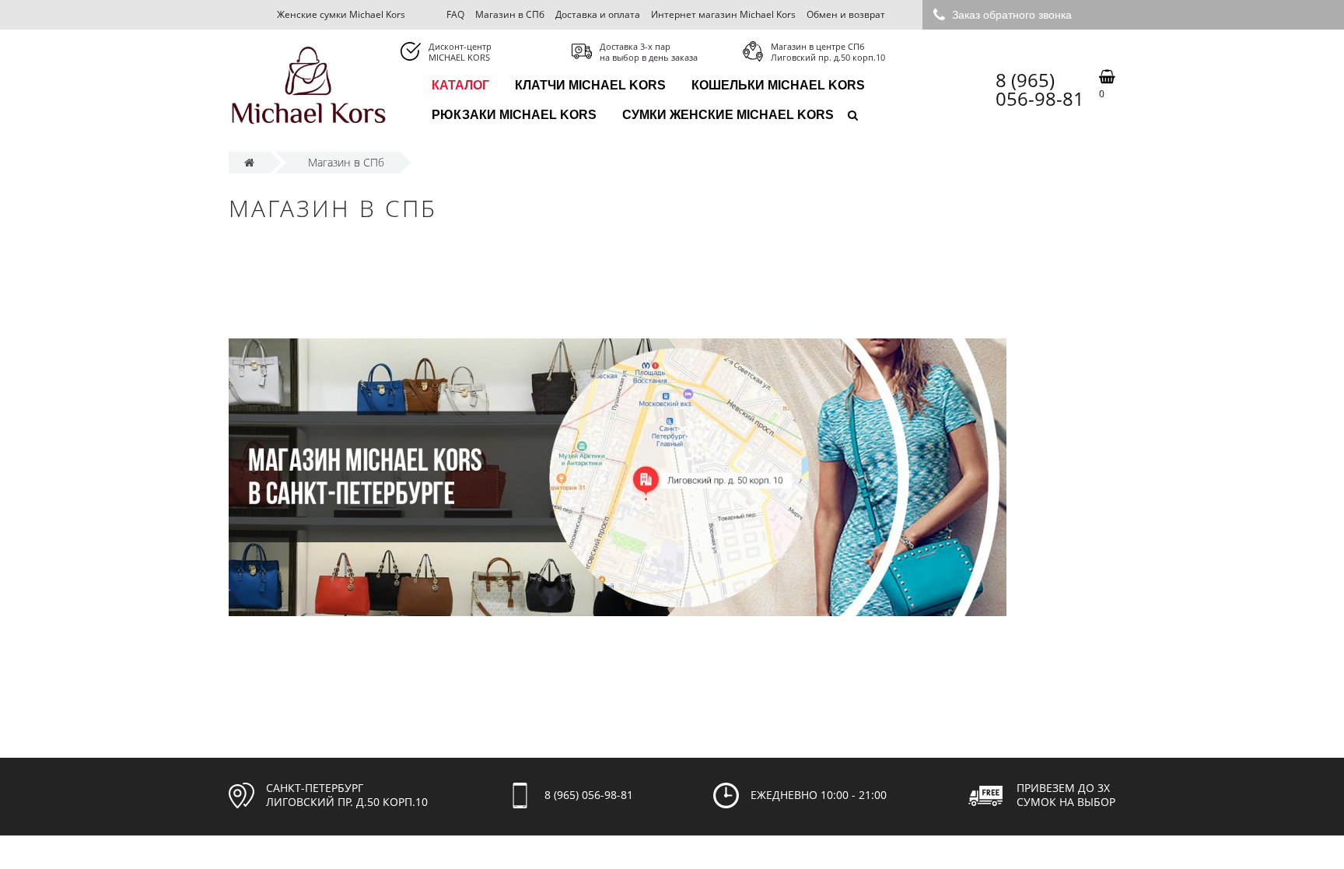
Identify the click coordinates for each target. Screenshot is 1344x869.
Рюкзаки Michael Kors (514, 114)
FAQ (455, 14)
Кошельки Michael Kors (778, 85)
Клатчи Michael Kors (590, 85)
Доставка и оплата (597, 14)
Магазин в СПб (509, 14)
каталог (460, 85)
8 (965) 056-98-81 (1040, 89)
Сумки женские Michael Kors (728, 114)
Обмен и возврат (846, 14)
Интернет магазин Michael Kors (723, 14)
